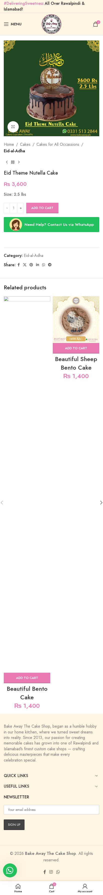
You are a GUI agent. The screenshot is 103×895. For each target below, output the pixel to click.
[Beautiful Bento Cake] (27, 484)
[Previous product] (7, 162)
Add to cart (42, 207)
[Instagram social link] (51, 872)
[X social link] (25, 264)
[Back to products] (13, 162)
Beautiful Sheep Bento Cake (76, 363)
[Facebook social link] (19, 264)
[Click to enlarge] (13, 126)
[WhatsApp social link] (43, 264)
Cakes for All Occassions (57, 144)
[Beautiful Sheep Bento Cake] (76, 319)
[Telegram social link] (49, 264)
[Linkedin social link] (37, 264)
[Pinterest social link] (31, 264)
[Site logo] (51, 24)
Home (9, 144)
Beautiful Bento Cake (27, 693)
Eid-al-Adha (14, 151)
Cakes (25, 144)
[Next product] (19, 162)
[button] (27, 678)
